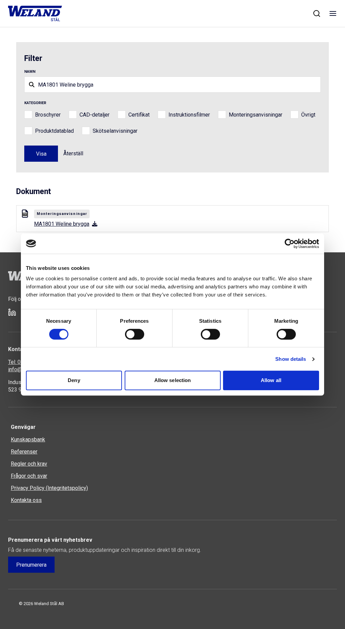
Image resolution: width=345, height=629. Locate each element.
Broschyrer (48, 115)
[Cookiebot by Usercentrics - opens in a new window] (289, 244)
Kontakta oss (26, 500)
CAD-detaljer (94, 115)
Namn (29, 71)
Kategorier (35, 103)
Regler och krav (29, 464)
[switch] (134, 334)
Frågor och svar (29, 476)
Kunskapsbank (28, 439)
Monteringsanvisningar (255, 115)
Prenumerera (31, 565)
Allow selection (172, 380)
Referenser (24, 451)
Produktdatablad (54, 131)
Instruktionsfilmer (189, 115)
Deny (74, 380)
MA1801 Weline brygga (61, 224)
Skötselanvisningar (115, 131)
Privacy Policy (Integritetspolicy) (49, 488)
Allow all (271, 380)
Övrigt (308, 115)
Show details (290, 359)
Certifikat (139, 115)
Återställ (73, 153)
